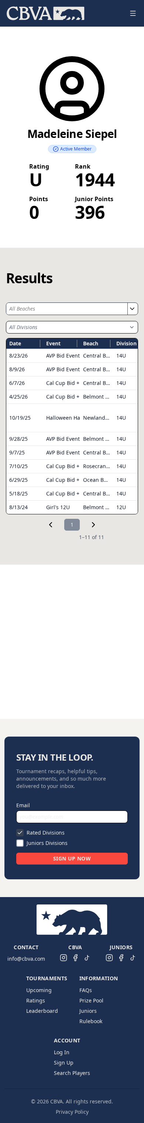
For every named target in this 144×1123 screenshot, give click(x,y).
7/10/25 (18, 466)
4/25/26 (18, 396)
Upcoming (39, 990)
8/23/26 (18, 355)
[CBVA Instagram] (63, 957)
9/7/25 (17, 452)
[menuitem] (45, 13)
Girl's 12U (58, 507)
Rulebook (90, 1021)
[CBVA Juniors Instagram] (109, 957)
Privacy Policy (72, 1111)
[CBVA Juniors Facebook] (121, 957)
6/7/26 (17, 382)
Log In (61, 1052)
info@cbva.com (26, 958)
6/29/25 (18, 479)
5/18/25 (18, 493)
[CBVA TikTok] (87, 957)
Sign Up (63, 1062)
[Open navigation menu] (133, 13)
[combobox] (66, 309)
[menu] (63, 13)
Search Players (72, 1072)
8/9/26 (17, 369)
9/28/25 (18, 438)
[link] (50, 525)
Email (23, 805)
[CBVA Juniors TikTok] (133, 957)
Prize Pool (91, 1000)
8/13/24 (18, 507)
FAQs (85, 990)
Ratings (35, 1000)
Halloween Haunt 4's (71, 417)
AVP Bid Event (63, 355)
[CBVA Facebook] (75, 957)
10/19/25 (20, 417)
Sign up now (72, 858)
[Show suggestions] (131, 309)
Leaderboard (42, 1010)
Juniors (88, 1010)
